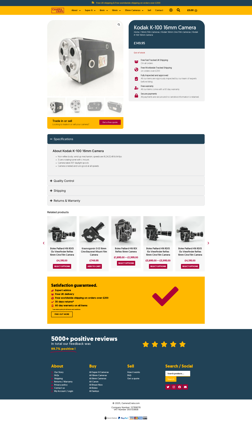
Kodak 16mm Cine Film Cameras (176, 32)
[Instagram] (173, 387)
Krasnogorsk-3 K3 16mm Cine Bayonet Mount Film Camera (94, 252)
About (75, 10)
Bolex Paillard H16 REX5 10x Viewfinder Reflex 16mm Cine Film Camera (158, 252)
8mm (102, 10)
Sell (149, 10)
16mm (115, 10)
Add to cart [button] (94, 266)
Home (136, 32)
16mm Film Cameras (150, 32)
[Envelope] (185, 387)
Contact (159, 10)
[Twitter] (168, 387)
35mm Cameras (132, 10)
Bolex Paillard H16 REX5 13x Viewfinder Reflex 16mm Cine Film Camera (62, 252)
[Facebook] (179, 387)
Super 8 (88, 10)
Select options (62, 266)
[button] (119, 24)
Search (170, 379)
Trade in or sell (62, 121)
